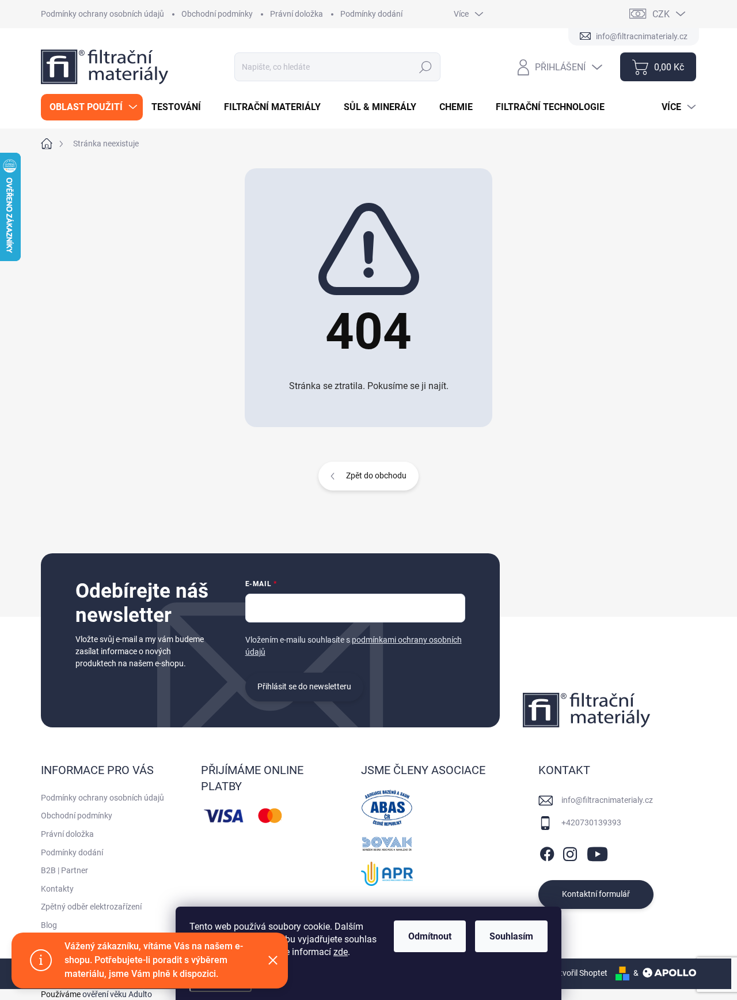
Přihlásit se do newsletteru (304, 686)
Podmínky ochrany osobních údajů (102, 13)
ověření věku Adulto (117, 994)
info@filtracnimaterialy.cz (607, 800)
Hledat (426, 66)
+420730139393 (591, 822)
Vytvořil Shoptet (578, 973)
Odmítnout (429, 936)
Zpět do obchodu (376, 475)
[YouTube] (597, 852)
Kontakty (57, 888)
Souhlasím (511, 936)
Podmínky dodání (371, 13)
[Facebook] (547, 852)
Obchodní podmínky (217, 13)
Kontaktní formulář (596, 894)
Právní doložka (296, 13)
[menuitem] (92, 107)
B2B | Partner (64, 870)
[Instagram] (570, 852)
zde (340, 951)
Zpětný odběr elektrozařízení (91, 906)
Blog (49, 925)
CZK (661, 14)
